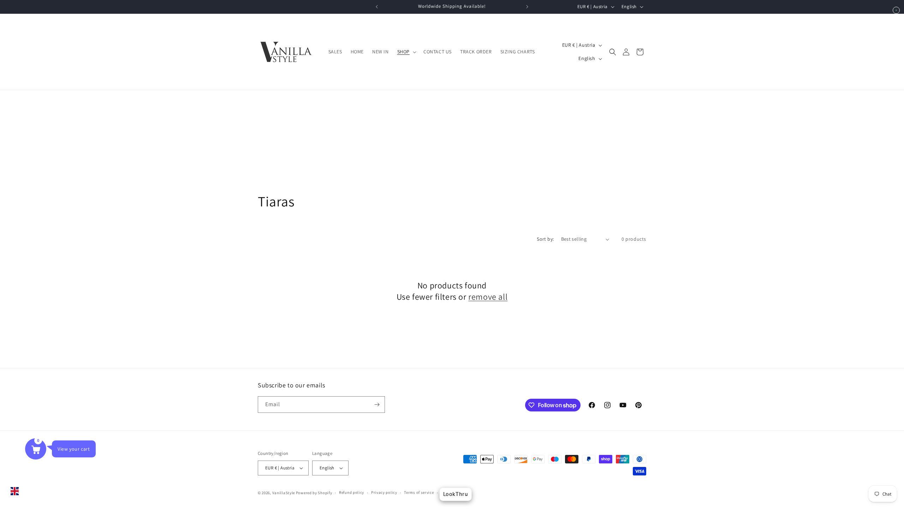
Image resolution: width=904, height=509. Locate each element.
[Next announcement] (527, 6)
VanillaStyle (283, 492)
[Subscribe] (377, 404)
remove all (487, 296)
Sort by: (545, 239)
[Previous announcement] (377, 6)
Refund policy (351, 492)
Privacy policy (384, 492)
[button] (406, 51)
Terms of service (419, 492)
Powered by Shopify (314, 492)
